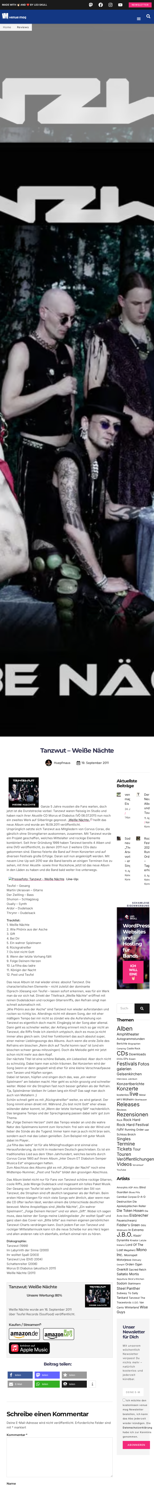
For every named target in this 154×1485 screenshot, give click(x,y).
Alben (125, 1028)
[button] (148, 16)
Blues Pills (134, 1192)
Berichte (122, 1043)
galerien (124, 1068)
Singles (124, 1138)
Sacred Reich (137, 1269)
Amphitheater (128, 1034)
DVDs (120, 1059)
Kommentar (17, 1435)
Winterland (132, 1307)
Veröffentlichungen (135, 1159)
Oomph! (121, 1264)
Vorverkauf (138, 1165)
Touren (124, 1154)
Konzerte (127, 1089)
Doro (126, 1215)
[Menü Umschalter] (139, 19)
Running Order (134, 1129)
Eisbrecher (138, 1215)
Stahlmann (134, 1283)
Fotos (143, 1063)
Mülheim (128, 1099)
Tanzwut (134, 1297)
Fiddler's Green (128, 1225)
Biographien (134, 1043)
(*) (91, 819)
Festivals (127, 1064)
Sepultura (122, 1279)
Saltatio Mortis (128, 1274)
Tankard (122, 1298)
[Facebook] (100, 4)
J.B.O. (125, 1234)
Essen (132, 1059)
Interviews (122, 1079)
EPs (126, 1058)
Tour (137, 1149)
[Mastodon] (90, 4)
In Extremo (136, 1230)
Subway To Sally (127, 1293)
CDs (122, 1053)
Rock (120, 1120)
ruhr (120, 1129)
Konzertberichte (130, 1084)
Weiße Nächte (79, 820)
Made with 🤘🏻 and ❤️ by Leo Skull (24, 4)
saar (147, 1129)
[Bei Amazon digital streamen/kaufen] (60, 1339)
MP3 (119, 1099)
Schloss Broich (126, 1134)
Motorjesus (124, 1259)
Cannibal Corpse (127, 1196)
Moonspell (130, 1255)
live (134, 1094)
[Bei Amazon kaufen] (26, 1339)
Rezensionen (132, 1114)
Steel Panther (128, 1288)
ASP (130, 1187)
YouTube (121, 1169)
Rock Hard (131, 1120)
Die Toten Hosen (130, 1210)
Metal (142, 1094)
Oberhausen (141, 1099)
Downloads (137, 1054)
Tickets (124, 1149)
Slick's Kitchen (136, 1279)
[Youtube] (120, 4)
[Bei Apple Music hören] (31, 1353)
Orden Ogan (133, 1264)
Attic (136, 1187)
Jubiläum (132, 1079)
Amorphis (122, 1187)
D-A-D (141, 1196)
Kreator (134, 1240)
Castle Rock (133, 1048)
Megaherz (130, 1250)
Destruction (124, 1201)
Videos (124, 1164)
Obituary (136, 1260)
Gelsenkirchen (129, 1074)
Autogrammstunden (131, 1039)
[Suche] (142, 1008)
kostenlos (123, 1094)
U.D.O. (135, 1302)
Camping (121, 1048)
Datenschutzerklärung (137, 1427)
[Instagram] (110, 4)
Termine (126, 1144)
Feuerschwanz (127, 1220)
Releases (128, 1104)
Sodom (122, 1283)
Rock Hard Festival (133, 1125)
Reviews (23, 27)
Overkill (122, 1269)
